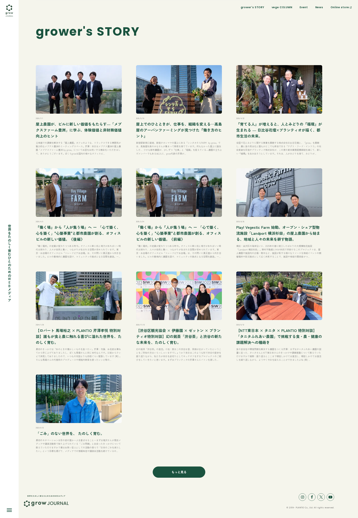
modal (9, 18)
